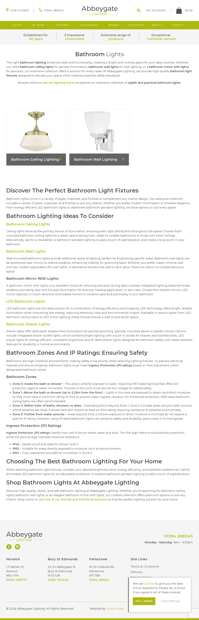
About (156, 25)
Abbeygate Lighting (100, 10)
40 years (36, 39)
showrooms (74, 39)
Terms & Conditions (145, 566)
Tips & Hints (135, 25)
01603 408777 (16, 580)
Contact (178, 25)
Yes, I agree (144, 601)
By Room (38, 25)
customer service (161, 39)
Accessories (89, 25)
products (116, 39)
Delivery (137, 572)
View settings (170, 601)
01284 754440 (58, 580)
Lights (17, 25)
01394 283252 (99, 580)
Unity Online (115, 608)
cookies (149, 583)
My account (156, 10)
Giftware (62, 25)
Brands (114, 25)
